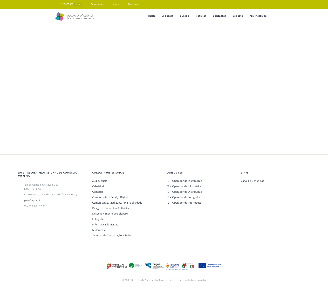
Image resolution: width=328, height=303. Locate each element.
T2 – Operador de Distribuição (184, 180)
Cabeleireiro (99, 186)
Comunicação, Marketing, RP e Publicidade (117, 202)
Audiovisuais (99, 180)
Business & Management (75, 79)
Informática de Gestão (105, 224)
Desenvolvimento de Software (110, 213)
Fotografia (98, 219)
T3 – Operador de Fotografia (183, 197)
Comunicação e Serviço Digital (110, 197)
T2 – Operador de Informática (184, 186)
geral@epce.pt (32, 200)
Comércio (98, 191)
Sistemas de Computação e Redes (112, 235)
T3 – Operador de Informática (184, 202)
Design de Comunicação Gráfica (110, 208)
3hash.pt (164, 286)
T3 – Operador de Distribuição (184, 191)
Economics (89, 53)
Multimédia (99, 230)
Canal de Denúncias (252, 180)
